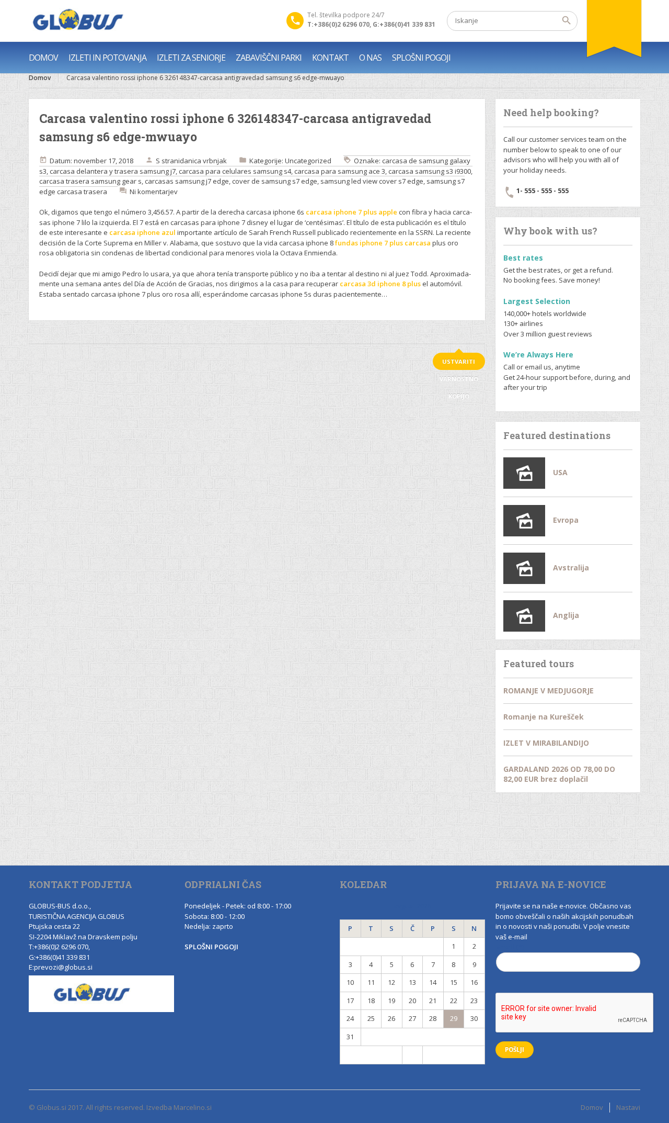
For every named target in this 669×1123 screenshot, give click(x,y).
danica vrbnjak (203, 160)
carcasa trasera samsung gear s (90, 181)
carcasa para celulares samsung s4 (235, 171)
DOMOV (43, 57)
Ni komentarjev (154, 191)
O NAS (370, 57)
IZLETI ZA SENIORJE (191, 57)
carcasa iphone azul (142, 232)
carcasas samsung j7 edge (187, 181)
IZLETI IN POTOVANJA (107, 57)
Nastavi (628, 1107)
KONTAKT (330, 57)
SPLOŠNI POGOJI (421, 57)
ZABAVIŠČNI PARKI (269, 57)
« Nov (371, 1054)
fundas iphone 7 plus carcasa (383, 243)
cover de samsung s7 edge (274, 181)
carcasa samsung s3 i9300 (429, 171)
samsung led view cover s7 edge (371, 181)
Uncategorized (308, 160)
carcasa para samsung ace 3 (339, 171)
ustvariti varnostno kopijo (459, 363)
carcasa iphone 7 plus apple (351, 212)
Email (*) (510, 946)
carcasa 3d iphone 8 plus (380, 283)
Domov (40, 77)
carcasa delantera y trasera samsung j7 (113, 171)
